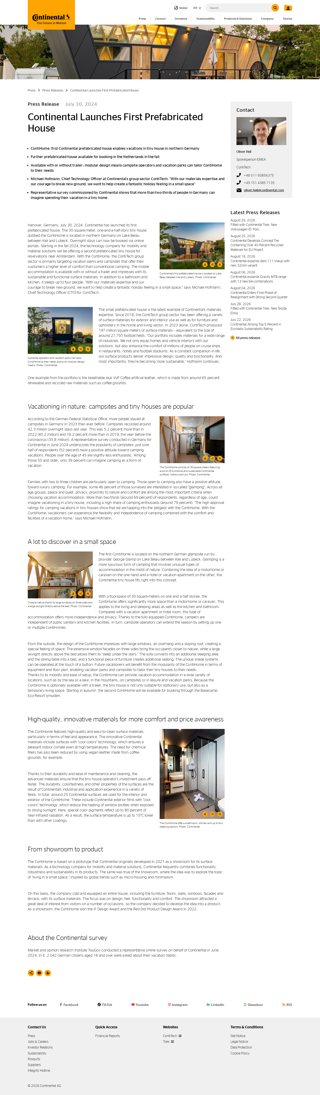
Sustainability (205, 18)
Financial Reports (107, 1036)
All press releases (248, 338)
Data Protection (241, 1047)
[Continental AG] (51, 15)
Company (267, 18)
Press (142, 18)
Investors (181, 18)
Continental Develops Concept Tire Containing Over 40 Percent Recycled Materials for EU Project (257, 245)
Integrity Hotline (39, 1070)
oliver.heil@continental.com (264, 190)
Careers (160, 18)
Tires (166, 1041)
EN (196, 7)
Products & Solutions (238, 18)
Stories (287, 18)
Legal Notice (239, 1041)
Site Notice (238, 1036)
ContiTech (170, 1036)
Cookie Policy (240, 1053)
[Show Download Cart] (287, 8)
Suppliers (34, 1064)
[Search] (275, 7)
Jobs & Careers (38, 1041)
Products (34, 1059)
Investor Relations (40, 1047)
